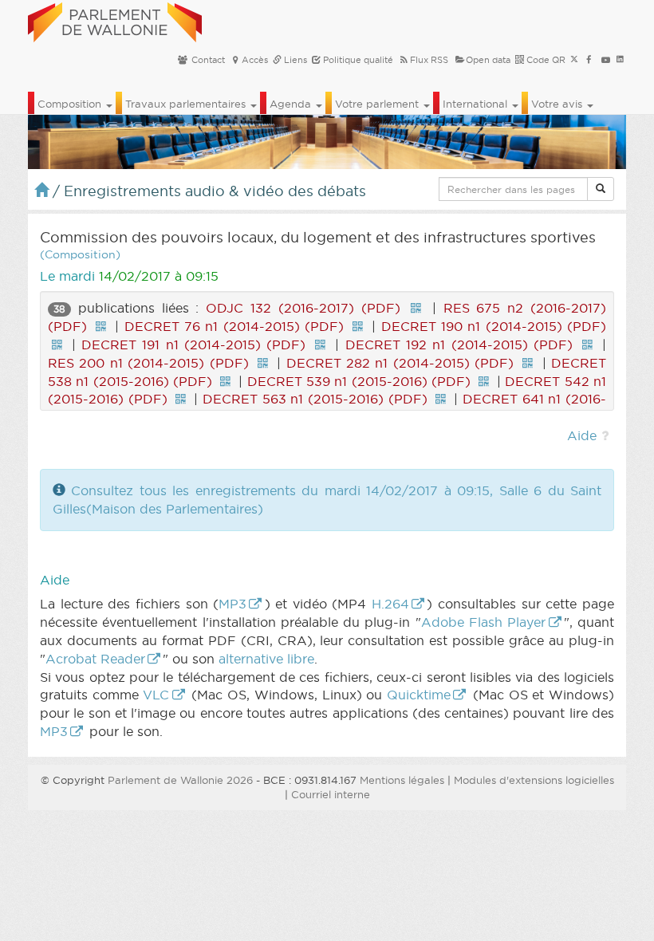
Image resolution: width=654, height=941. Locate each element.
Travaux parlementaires (187, 103)
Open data (488, 59)
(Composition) (80, 255)
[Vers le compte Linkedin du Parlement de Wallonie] (620, 60)
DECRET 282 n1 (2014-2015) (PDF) (400, 363)
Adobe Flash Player (483, 622)
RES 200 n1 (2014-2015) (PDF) (148, 363)
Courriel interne (330, 794)
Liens (294, 59)
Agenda (292, 103)
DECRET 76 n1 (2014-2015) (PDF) (234, 326)
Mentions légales (402, 780)
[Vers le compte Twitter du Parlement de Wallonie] (574, 60)
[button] (600, 189)
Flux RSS (429, 59)
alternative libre (266, 659)
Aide (582, 435)
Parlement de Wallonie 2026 (180, 780)
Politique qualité (357, 59)
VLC (156, 695)
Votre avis (558, 103)
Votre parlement (378, 103)
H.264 (390, 604)
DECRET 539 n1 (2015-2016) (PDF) (359, 381)
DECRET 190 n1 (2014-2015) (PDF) (494, 326)
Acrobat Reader (95, 659)
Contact (207, 59)
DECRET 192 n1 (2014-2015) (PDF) (459, 344)
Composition (70, 103)
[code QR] (416, 308)
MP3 (232, 604)
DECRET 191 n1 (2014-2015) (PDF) (193, 344)
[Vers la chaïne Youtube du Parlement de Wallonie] (605, 60)
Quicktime (419, 695)
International (476, 103)
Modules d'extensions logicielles (534, 780)
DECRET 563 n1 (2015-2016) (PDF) (315, 399)
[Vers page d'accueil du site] (115, 20)
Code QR (544, 59)
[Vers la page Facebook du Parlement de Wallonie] (589, 60)
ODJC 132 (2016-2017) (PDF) (303, 308)
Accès (255, 59)
